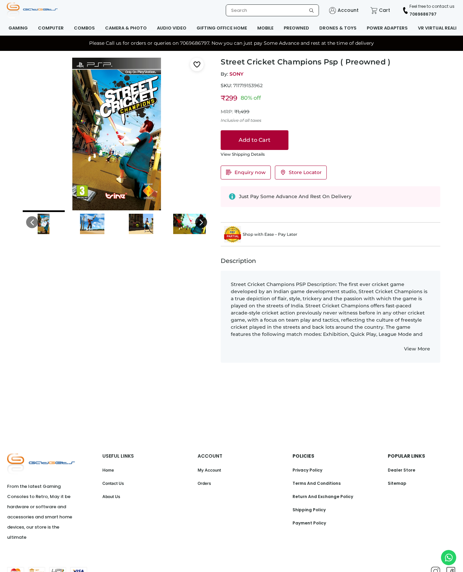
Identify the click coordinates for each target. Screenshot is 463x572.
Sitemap (397, 483)
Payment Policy (309, 523)
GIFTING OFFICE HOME (222, 28)
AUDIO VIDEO (171, 28)
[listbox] (272, 10)
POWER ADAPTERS (387, 28)
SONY (236, 74)
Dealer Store (401, 470)
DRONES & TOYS (338, 28)
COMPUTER (51, 28)
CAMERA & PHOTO (126, 28)
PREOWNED (296, 28)
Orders (204, 483)
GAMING (18, 28)
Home (108, 470)
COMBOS (84, 28)
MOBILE (265, 28)
